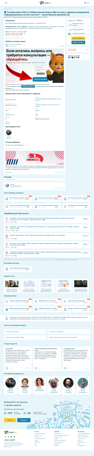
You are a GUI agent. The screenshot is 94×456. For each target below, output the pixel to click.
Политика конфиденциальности (61, 435)
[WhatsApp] (74, 57)
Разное (36, 440)
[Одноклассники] (76, 57)
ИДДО (37, 114)
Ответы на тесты (81, 438)
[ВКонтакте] (69, 57)
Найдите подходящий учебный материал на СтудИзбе (50, 319)
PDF (13, 114)
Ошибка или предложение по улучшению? (13, 148)
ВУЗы (79, 443)
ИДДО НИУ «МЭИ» (12, 105)
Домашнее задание (10, 99)
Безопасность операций (59, 440)
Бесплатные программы (40, 433)
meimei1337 (9, 172)
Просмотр (62, 46)
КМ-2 (7, 110)
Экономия (37, 436)
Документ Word (9, 114)
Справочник (37, 442)
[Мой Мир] (78, 57)
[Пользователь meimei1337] (7, 221)
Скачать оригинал (12, 46)
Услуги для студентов (82, 435)
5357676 (37, 110)
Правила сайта (57, 433)
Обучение (10, 420)
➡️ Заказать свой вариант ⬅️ (13, 35)
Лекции (79, 440)
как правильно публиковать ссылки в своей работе (66, 259)
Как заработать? (81, 445)
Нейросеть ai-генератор (83, 436)
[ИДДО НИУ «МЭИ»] (6, 221)
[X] (72, 57)
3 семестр (38, 104)
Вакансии (56, 445)
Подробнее (24, 420)
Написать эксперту (28, 86)
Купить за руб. (78, 38)
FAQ (35, 443)
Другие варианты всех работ (15, 33)
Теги (36, 445)
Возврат (56, 438)
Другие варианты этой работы (15, 31)
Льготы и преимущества (40, 438)
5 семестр (50, 104)
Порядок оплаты (58, 436)
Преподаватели (81, 442)
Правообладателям (58, 442)
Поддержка (57, 443)
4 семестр (44, 104)
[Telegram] (71, 57)
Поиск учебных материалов (84, 433)
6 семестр (56, 104)
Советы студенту (38, 435)
